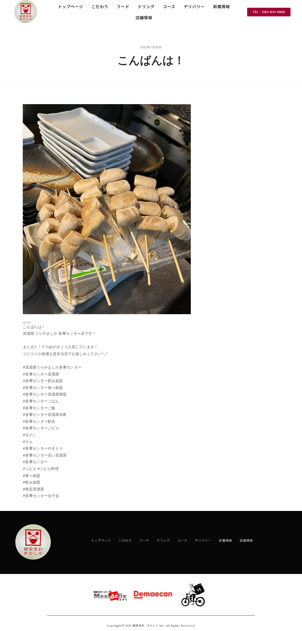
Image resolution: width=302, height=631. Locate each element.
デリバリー (194, 6)
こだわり (100, 6)
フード (123, 6)
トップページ (70, 6)
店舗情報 (144, 17)
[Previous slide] (24, 322)
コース (169, 6)
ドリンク (146, 6)
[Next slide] (29, 322)
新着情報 (221, 6)
